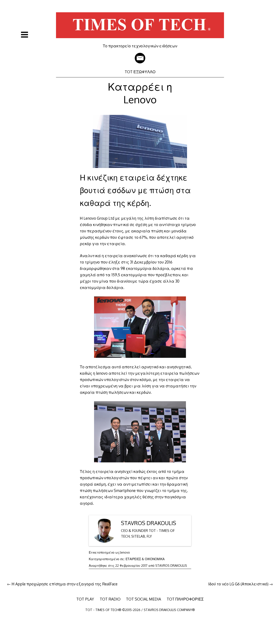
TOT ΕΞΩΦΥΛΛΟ (140, 71)
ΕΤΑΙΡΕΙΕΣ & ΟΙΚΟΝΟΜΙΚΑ (145, 559)
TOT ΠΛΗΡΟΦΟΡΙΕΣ (185, 599)
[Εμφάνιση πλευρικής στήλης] (24, 34)
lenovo (125, 552)
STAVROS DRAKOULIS (148, 523)
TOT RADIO (110, 599)
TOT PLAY (85, 599)
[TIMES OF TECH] (140, 40)
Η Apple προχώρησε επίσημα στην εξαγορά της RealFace (64, 583)
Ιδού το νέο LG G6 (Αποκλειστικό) (238, 583)
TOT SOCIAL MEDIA (143, 599)
